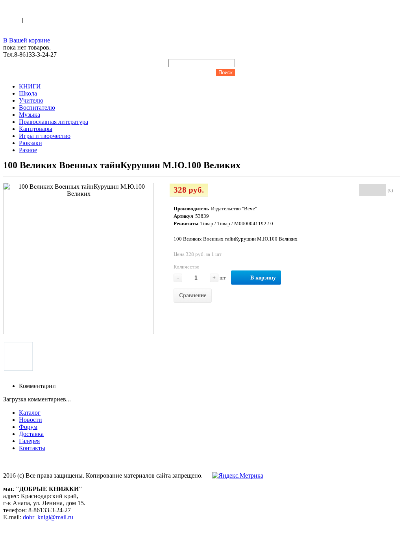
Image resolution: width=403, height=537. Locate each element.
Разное (28, 150)
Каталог (30, 412)
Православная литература (53, 121)
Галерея (29, 441)
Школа (28, 93)
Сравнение (192, 295)
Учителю (31, 100)
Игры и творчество (44, 135)
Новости (30, 419)
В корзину (263, 278)
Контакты (32, 448)
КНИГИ (30, 86)
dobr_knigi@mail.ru (48, 517)
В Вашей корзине (26, 40)
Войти (12, 20)
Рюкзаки (30, 143)
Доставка (31, 433)
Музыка (29, 114)
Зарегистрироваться (51, 20)
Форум (28, 426)
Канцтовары (35, 128)
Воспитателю (37, 107)
